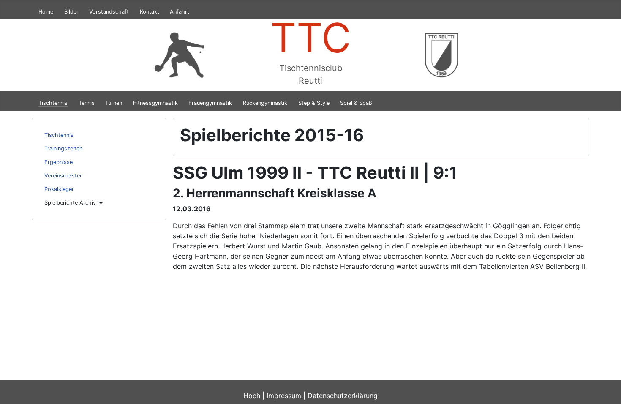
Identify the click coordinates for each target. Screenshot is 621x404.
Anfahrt (179, 11)
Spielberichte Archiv (70, 202)
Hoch (251, 395)
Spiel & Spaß (356, 103)
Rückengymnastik (265, 103)
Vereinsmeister (63, 175)
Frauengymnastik (210, 103)
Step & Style (314, 103)
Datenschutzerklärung (343, 395)
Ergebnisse (58, 162)
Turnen (113, 103)
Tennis (87, 103)
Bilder (71, 11)
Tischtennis (53, 103)
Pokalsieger (59, 189)
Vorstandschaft (109, 11)
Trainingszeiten (63, 148)
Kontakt (149, 11)
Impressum (284, 395)
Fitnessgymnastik (155, 103)
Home (45, 11)
